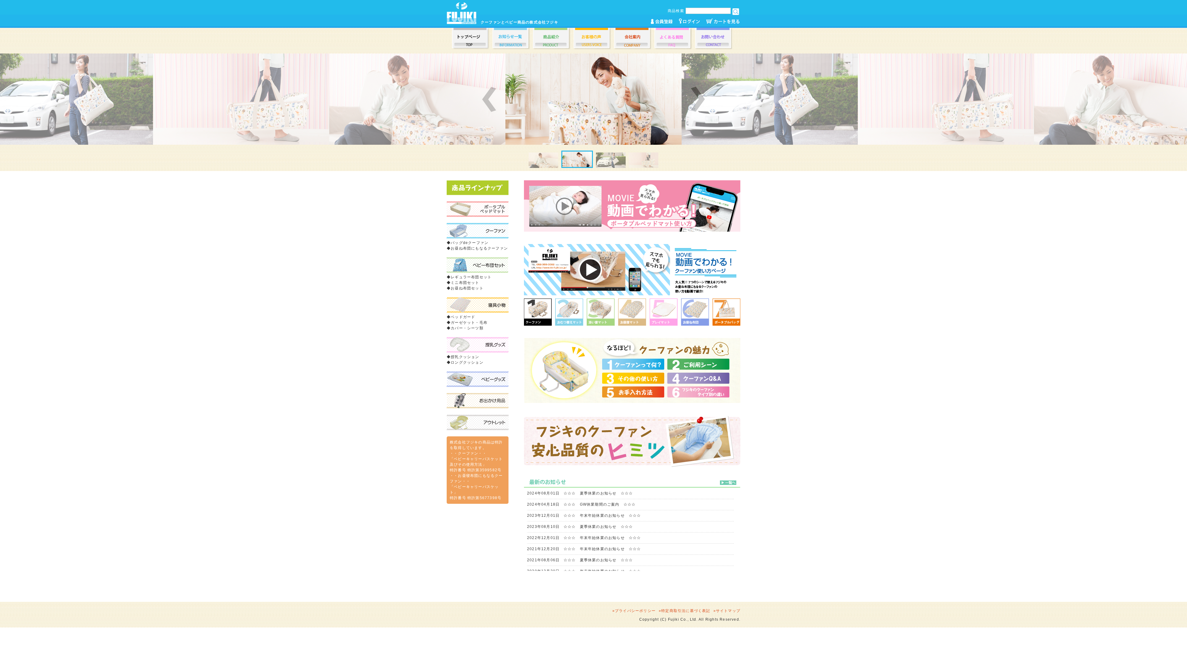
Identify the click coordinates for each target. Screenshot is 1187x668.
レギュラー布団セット (471, 277)
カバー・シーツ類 (467, 328)
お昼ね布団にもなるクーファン (479, 248)
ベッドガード (463, 317)
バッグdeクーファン (469, 243)
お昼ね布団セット (467, 288)
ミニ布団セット (465, 282)
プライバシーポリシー (635, 611)
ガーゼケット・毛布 (469, 322)
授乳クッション (465, 357)
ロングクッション (467, 362)
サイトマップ (728, 611)
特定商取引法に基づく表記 (685, 611)
